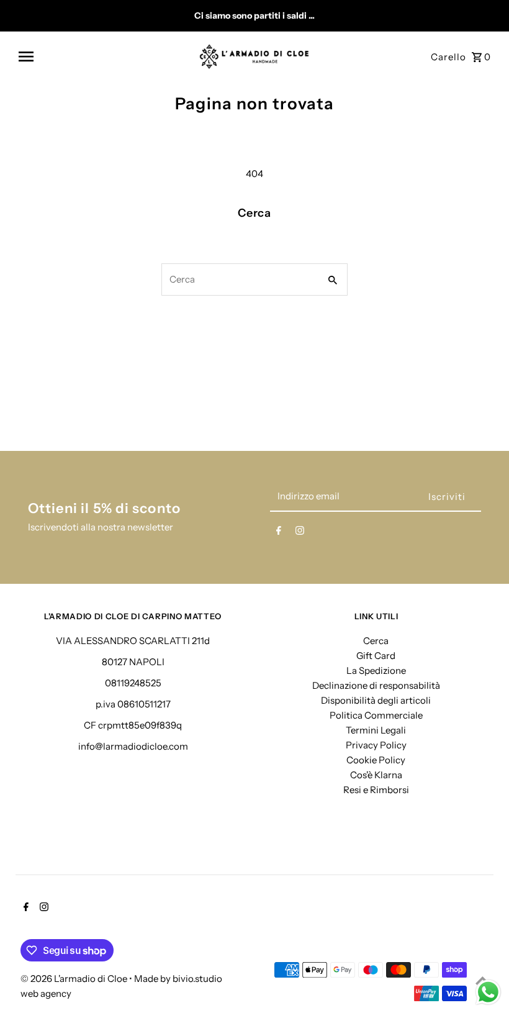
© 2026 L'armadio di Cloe (74, 978)
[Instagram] (299, 532)
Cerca (376, 641)
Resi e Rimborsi (376, 790)
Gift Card (375, 655)
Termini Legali (376, 730)
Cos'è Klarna (376, 775)
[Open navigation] (104, 56)
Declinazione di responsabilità (376, 685)
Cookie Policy (375, 760)
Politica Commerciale (376, 715)
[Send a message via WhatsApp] (488, 992)
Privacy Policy (376, 745)
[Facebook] (278, 532)
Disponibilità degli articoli (376, 700)
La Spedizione (376, 670)
